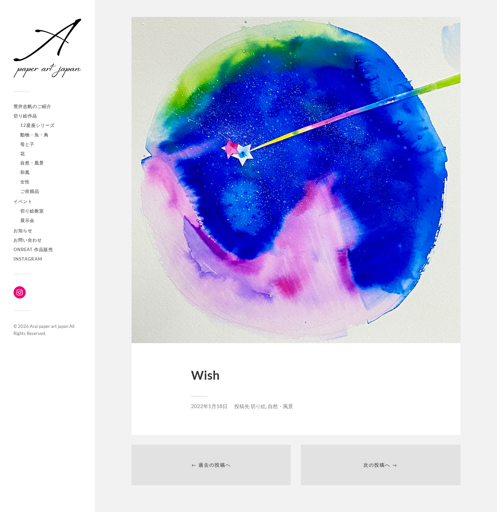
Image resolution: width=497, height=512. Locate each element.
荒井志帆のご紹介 (32, 106)
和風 (25, 172)
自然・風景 (32, 162)
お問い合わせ (28, 240)
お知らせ (23, 230)
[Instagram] (20, 292)
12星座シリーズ (37, 125)
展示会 (27, 220)
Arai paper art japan (49, 326)
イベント (23, 201)
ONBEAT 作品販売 (33, 249)
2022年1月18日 (209, 406)
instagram (28, 259)
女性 (25, 181)
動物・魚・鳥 (34, 134)
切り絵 (258, 406)
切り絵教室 (32, 211)
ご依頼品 (29, 191)
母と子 (27, 144)
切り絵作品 (25, 115)
